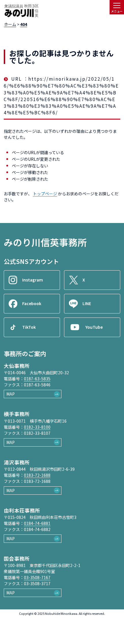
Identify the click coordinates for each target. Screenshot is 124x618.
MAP (10, 394)
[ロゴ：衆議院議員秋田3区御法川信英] (21, 11)
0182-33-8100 (37, 427)
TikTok (29, 327)
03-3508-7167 (37, 577)
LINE (86, 303)
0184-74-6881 (37, 523)
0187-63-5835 (37, 378)
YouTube (94, 327)
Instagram (32, 280)
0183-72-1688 (37, 475)
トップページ (45, 193)
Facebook (31, 303)
